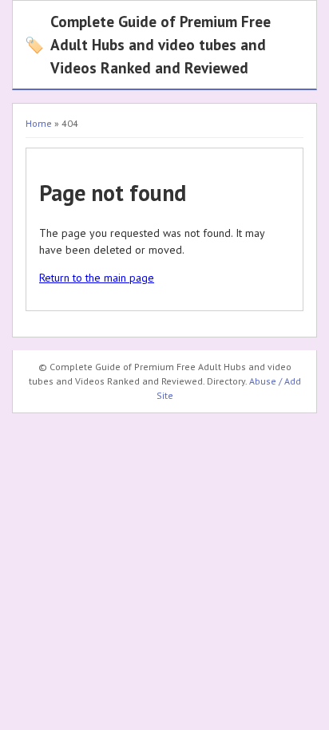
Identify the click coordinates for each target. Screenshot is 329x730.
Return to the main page (96, 277)
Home (39, 123)
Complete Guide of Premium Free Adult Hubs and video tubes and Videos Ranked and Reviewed (148, 44)
